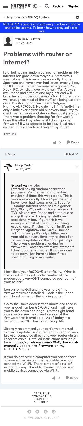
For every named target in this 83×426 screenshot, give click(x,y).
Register (59, 6)
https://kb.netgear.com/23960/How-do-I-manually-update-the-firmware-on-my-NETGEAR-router (41, 345)
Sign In (73, 6)
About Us (41, 393)
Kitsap (18, 165)
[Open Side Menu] (5, 6)
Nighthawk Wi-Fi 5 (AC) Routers (28, 17)
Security (41, 402)
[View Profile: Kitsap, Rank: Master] (8, 167)
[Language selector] (37, 6)
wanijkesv (21, 38)
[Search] (47, 6)
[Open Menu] (77, 17)
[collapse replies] (41, 162)
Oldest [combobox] (71, 154)
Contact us (41, 396)
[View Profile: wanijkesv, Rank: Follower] (8, 41)
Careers (42, 399)
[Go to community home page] (21, 6)
